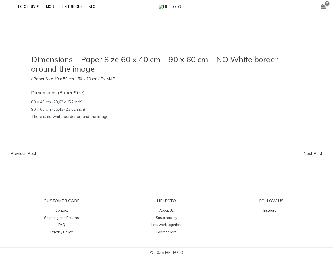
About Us (166, 210)
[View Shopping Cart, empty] (323, 6)
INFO (91, 6)
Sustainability (166, 218)
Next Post (315, 153)
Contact (61, 210)
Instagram (271, 210)
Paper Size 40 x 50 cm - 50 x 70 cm (65, 78)
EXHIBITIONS (72, 6)
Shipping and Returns (61, 218)
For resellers (166, 232)
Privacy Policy (61, 232)
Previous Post (21, 153)
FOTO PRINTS (28, 6)
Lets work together (166, 225)
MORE (51, 6)
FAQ (61, 225)
